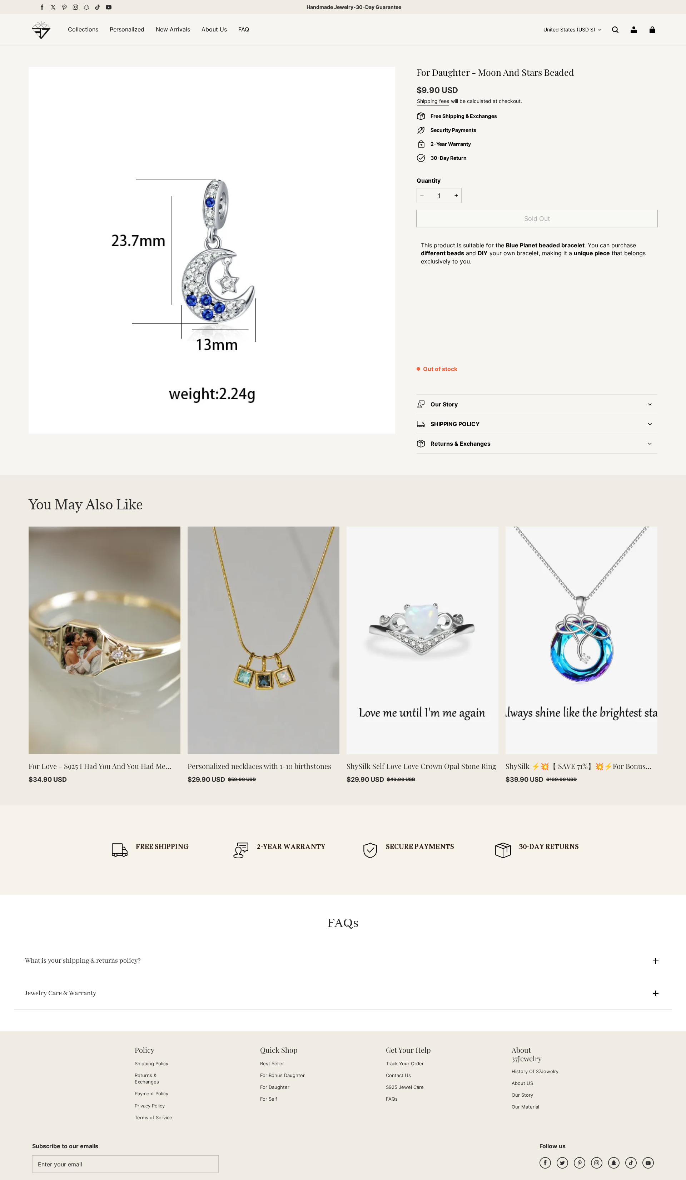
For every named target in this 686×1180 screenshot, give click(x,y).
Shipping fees (433, 101)
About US (522, 1083)
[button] (615, 30)
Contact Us (398, 1075)
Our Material (525, 1107)
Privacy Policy (150, 1106)
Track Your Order (405, 1063)
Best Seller (272, 1063)
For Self (268, 1099)
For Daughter (274, 1087)
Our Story (522, 1095)
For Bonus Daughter (282, 1075)
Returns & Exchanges (147, 1078)
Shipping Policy (151, 1063)
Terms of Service (153, 1117)
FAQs (392, 1099)
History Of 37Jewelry (535, 1071)
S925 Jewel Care (405, 1087)
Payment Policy (151, 1093)
